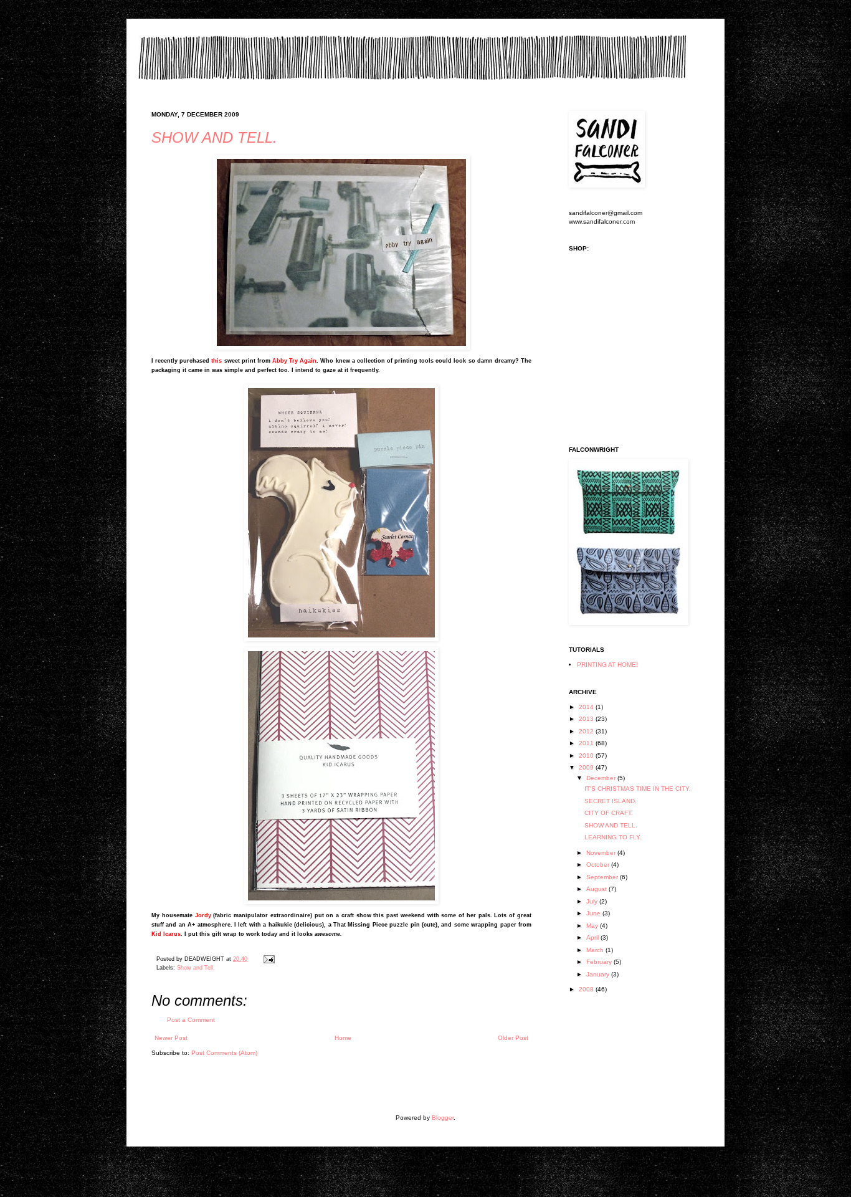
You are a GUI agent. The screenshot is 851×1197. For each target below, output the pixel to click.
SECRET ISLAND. (610, 801)
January (598, 974)
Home (343, 1037)
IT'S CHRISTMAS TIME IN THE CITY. (637, 788)
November (601, 852)
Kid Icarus (166, 934)
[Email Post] (267, 959)
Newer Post (171, 1037)
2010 (587, 755)
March (596, 950)
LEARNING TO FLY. (613, 837)
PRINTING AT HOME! (607, 664)
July (592, 901)
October (598, 864)
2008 (587, 989)
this (216, 361)
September (603, 877)
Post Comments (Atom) (224, 1052)
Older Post (513, 1037)
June (594, 913)
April (593, 937)
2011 (587, 743)
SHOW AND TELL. (214, 137)
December (601, 778)
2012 (587, 731)
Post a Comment (191, 1019)
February (600, 961)
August (597, 888)
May (593, 925)
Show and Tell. (196, 968)
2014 (587, 706)
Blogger (443, 1117)
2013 (587, 718)
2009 (587, 767)
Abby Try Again (294, 361)
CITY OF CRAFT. (608, 812)
